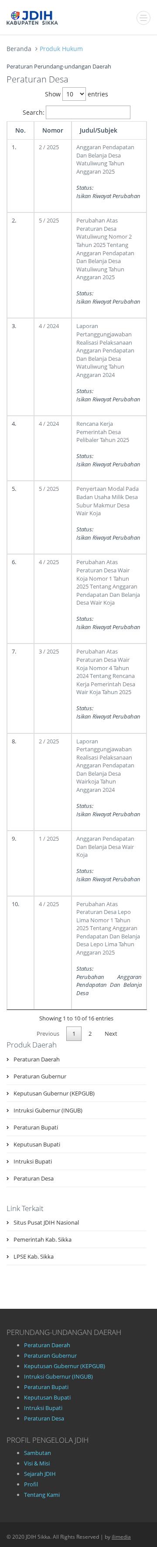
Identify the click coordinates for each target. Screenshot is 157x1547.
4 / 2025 (49, 562)
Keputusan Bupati (37, 1144)
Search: (33, 112)
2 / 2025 (49, 147)
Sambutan (37, 1453)
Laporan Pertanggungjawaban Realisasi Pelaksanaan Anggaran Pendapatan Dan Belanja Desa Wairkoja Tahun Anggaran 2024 (105, 765)
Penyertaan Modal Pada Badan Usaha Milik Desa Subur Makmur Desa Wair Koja (107, 501)
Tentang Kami (42, 1495)
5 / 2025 (49, 220)
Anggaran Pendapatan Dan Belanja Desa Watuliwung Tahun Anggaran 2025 (105, 159)
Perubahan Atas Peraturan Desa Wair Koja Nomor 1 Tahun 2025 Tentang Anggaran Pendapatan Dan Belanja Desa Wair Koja (108, 582)
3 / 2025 (49, 651)
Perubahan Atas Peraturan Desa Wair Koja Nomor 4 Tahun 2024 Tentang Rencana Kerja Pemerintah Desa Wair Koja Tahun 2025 (105, 671)
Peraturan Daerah (37, 1059)
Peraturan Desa (34, 1178)
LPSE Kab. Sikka (34, 1256)
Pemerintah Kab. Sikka (43, 1239)
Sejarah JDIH (40, 1474)
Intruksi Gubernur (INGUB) (48, 1110)
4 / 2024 (49, 326)
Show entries (76, 94)
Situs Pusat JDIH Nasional (46, 1222)
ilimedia (121, 1536)
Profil (31, 1484)
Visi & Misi (37, 1463)
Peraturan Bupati (36, 1127)
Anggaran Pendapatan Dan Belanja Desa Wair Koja (105, 847)
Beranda (19, 48)
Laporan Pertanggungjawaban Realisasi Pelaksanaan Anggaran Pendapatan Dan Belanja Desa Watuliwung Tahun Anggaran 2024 (105, 350)
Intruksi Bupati (33, 1161)
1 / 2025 (49, 838)
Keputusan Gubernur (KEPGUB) (54, 1093)
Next (111, 1033)
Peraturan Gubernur (40, 1076)
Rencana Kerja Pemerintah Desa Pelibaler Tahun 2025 (102, 432)
